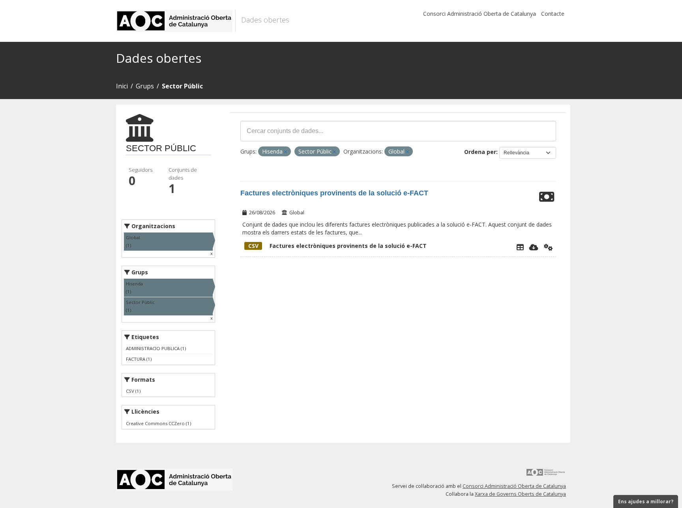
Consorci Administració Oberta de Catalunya (479, 13)
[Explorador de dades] (520, 247)
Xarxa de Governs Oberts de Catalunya (520, 494)
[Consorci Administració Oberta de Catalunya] (546, 475)
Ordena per (480, 152)
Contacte (552, 13)
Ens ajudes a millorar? (645, 501)
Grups (145, 86)
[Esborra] (285, 152)
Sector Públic (182, 86)
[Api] (548, 247)
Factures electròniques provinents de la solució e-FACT (334, 193)
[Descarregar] (533, 247)
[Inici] (176, 21)
